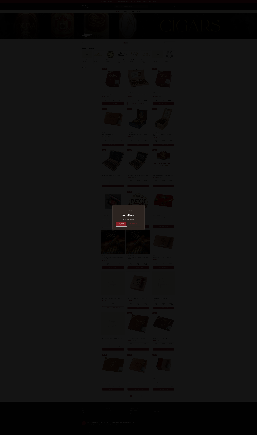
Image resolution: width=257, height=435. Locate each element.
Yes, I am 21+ (121, 224)
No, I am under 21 (134, 224)
